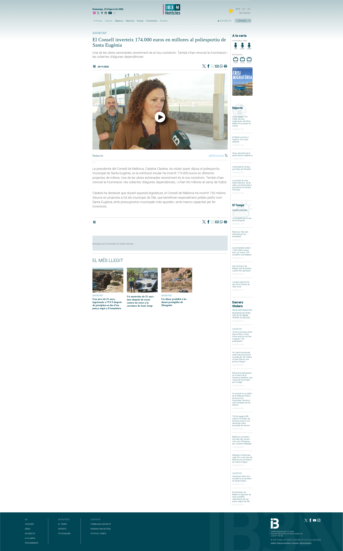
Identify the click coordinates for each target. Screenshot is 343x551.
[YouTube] (110, 13)
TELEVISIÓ (29, 524)
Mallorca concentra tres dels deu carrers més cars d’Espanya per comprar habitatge (241, 440)
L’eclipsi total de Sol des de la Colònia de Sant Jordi (241, 284)
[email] (217, 66)
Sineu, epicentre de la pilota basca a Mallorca (242, 154)
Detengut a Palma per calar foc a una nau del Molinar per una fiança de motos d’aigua (242, 458)
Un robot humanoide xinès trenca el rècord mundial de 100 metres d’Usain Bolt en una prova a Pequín (242, 357)
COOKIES (273, 543)
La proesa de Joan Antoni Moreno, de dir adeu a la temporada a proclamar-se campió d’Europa (242, 185)
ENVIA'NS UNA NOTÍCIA (101, 529)
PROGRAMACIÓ (31, 543)
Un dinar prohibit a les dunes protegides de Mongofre (173, 302)
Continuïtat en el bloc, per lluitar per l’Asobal (241, 168)
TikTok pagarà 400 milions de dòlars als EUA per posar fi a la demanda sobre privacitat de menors (241, 421)
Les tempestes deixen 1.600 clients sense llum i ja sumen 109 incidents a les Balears (241, 251)
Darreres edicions (239, 210)
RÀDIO (27, 529)
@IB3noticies (216, 155)
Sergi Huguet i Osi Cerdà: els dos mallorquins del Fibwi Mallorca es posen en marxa (241, 121)
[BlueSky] (115, 13)
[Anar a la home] (94, 13)
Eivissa (140, 21)
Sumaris (163, 21)
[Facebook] (102, 13)
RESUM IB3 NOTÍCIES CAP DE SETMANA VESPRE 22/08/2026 (241, 315)
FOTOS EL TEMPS (98, 533)
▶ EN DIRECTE (225, 21)
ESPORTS (62, 529)
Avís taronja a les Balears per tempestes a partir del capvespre (241, 268)
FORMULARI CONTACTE (101, 524)
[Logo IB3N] (171, 10)
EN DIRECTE (30, 533)
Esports (108, 21)
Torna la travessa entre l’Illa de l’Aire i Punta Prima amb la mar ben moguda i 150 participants (242, 336)
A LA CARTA (30, 538)
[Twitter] (204, 66)
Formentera (151, 21)
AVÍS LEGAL (295, 543)
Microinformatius (242, 310)
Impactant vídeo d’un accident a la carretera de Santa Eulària (241, 478)
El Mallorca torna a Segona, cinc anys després (240, 139)
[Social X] (98, 13)
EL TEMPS (62, 524)
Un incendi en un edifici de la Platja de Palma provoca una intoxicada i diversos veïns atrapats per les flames (242, 399)
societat (237, 329)
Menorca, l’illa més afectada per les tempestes (240, 234)
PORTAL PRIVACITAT (306, 543)
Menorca (130, 21)
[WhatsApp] (221, 66)
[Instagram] (105, 13)
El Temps (98, 21)
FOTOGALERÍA (64, 533)
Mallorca (119, 21)
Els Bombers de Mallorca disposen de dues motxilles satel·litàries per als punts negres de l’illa (241, 497)
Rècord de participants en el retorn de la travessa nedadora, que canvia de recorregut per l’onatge (242, 377)
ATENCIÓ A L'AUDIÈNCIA (284, 543)
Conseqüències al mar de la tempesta (241, 219)
